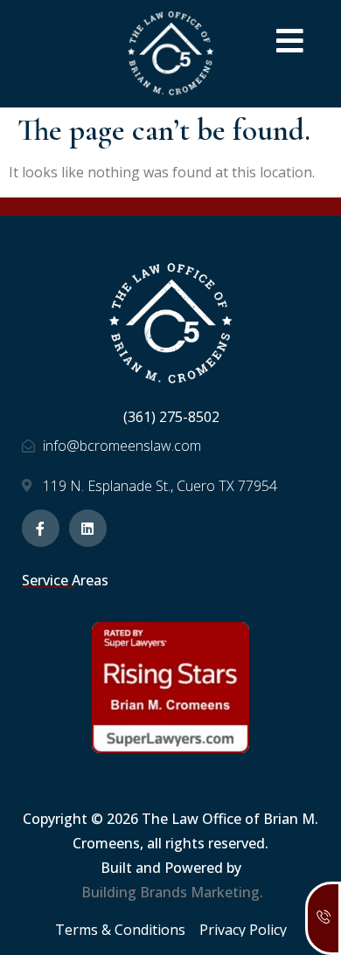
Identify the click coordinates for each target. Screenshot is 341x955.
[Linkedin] (88, 528)
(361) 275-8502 (171, 416)
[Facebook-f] (40, 528)
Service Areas (65, 580)
